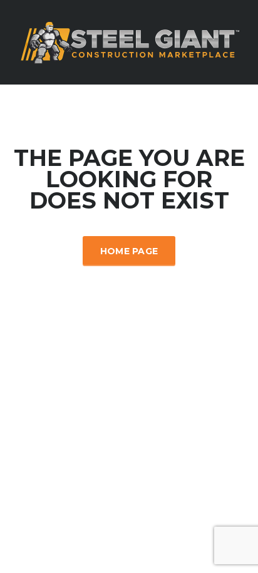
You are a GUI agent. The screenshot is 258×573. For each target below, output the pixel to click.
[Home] (129, 41)
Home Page (129, 251)
